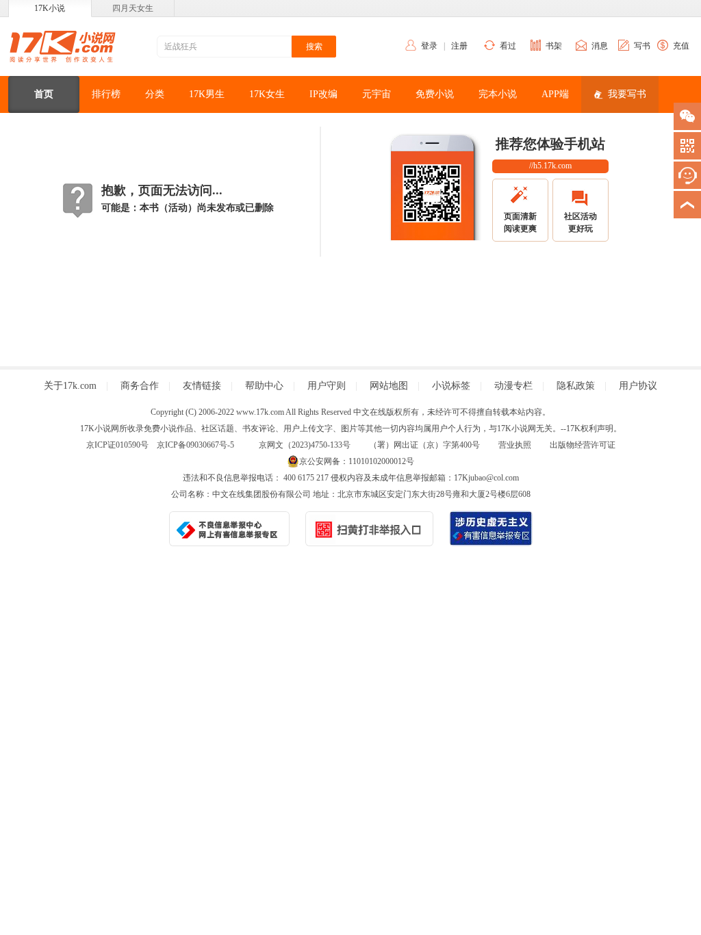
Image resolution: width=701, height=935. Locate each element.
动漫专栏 (513, 386)
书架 (554, 46)
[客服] (687, 175)
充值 (681, 46)
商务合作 (139, 386)
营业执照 (514, 445)
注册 (459, 46)
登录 (429, 46)
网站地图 (389, 386)
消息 (599, 46)
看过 (508, 46)
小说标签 (451, 386)
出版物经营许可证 (582, 445)
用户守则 (326, 386)
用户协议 (638, 386)
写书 (642, 46)
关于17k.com (70, 386)
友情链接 (202, 386)
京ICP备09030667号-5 (195, 445)
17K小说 (49, 8)
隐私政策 (576, 386)
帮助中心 (264, 386)
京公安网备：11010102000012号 (356, 461)
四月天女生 (132, 8)
